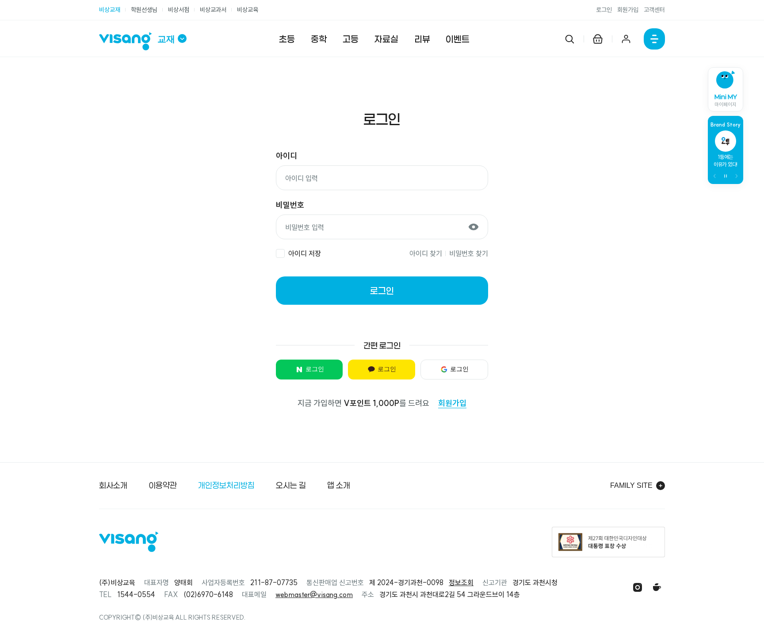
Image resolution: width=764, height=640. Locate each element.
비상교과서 (213, 10)
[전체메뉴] (654, 39)
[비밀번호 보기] (473, 227)
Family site (631, 485)
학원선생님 (144, 10)
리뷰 (422, 39)
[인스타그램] (638, 587)
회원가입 (627, 10)
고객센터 (654, 10)
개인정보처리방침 (226, 485)
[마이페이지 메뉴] (626, 39)
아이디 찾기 (425, 253)
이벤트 (458, 39)
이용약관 (163, 485)
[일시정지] (725, 176)
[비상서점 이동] (597, 39)
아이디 (286, 156)
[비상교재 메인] (128, 41)
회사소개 (113, 485)
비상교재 (109, 10)
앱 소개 (338, 485)
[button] (715, 176)
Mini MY (725, 100)
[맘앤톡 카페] (657, 587)
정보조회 (461, 582)
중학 (319, 39)
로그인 (604, 10)
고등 (351, 39)
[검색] (569, 39)
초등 (287, 39)
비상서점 (178, 10)
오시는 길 (291, 485)
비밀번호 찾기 (468, 253)
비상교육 (247, 10)
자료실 (386, 39)
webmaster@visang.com (314, 594)
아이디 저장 (304, 253)
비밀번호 (290, 205)
